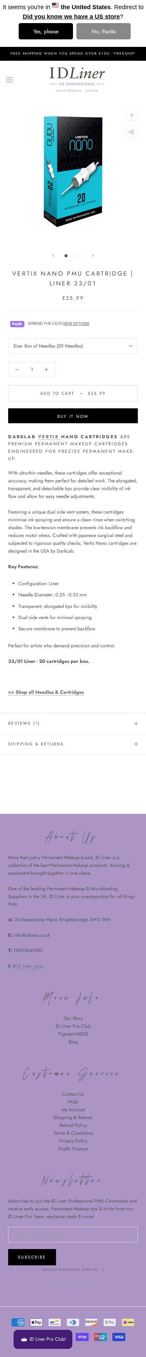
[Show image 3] (80, 255)
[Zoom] (132, 115)
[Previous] (53, 255)
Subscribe (32, 1257)
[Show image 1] (66, 255)
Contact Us (73, 1094)
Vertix (49, 436)
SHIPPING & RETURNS (36, 744)
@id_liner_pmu (28, 966)
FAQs (73, 1101)
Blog (73, 1041)
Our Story (73, 1018)
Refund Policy (73, 1125)
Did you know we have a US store (71, 16)
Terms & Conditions (73, 1133)
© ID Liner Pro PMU (73, 1284)
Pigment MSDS (73, 1033)
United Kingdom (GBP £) (70, 1269)
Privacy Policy (73, 1140)
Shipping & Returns (73, 1117)
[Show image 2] (73, 255)
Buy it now (73, 416)
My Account (73, 1109)
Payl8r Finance (73, 1148)
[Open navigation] (9, 79)
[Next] (93, 255)
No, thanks (104, 31)
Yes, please (45, 31)
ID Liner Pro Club (73, 1026)
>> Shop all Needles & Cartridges (46, 692)
